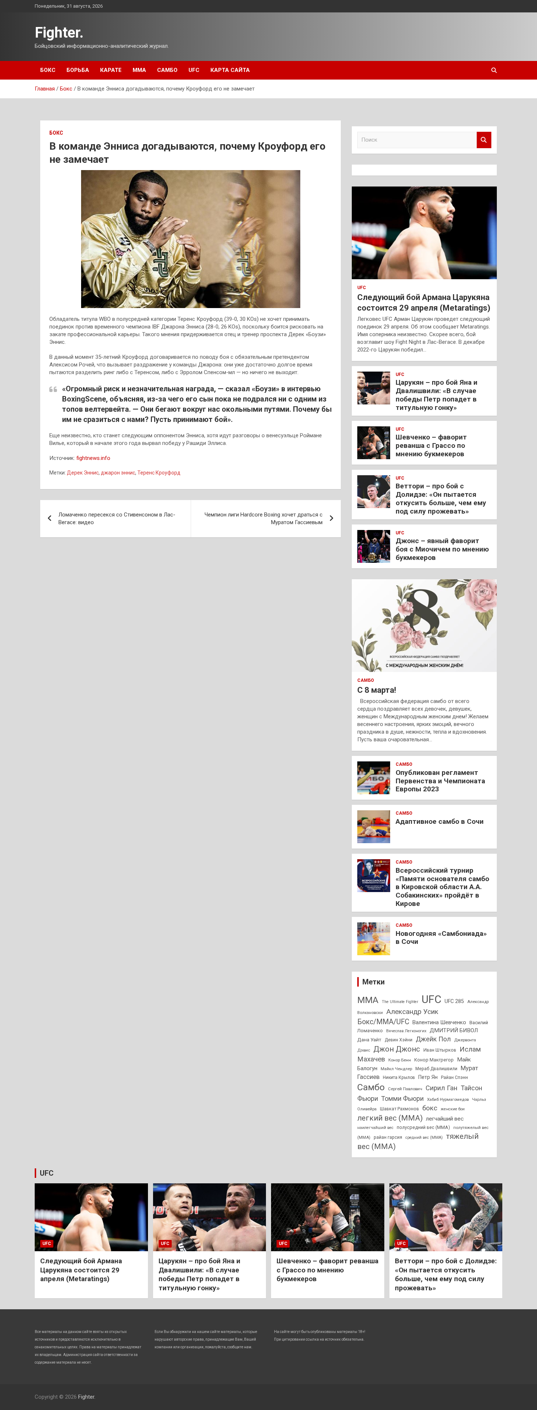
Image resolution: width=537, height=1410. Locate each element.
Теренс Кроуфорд (158, 473)
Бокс (48, 70)
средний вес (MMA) (424, 1137)
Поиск (484, 140)
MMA (367, 1000)
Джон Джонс (396, 1049)
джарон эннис (118, 473)
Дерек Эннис (83, 473)
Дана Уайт (369, 1039)
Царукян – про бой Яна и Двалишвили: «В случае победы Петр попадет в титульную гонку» (436, 394)
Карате (111, 70)
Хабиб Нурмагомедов (448, 1099)
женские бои (453, 1109)
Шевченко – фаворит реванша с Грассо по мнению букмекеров (431, 445)
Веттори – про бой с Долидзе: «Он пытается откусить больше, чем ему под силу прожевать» (441, 498)
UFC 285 (454, 1001)
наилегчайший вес (375, 1127)
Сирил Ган (441, 1088)
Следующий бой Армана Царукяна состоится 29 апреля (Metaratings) (81, 1270)
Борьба (77, 70)
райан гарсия (388, 1137)
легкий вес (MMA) (390, 1118)
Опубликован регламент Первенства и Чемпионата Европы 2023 (440, 781)
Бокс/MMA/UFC (383, 1022)
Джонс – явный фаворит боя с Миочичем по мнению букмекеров (442, 549)
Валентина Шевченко (439, 1022)
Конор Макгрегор (434, 1060)
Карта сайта (230, 70)
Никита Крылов (399, 1077)
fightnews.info (93, 458)
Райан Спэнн (454, 1077)
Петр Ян (428, 1077)
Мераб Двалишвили (436, 1068)
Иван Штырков (439, 1050)
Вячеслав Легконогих (406, 1031)
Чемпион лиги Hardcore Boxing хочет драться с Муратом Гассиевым (264, 518)
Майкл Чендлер (396, 1068)
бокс (429, 1108)
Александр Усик (412, 1011)
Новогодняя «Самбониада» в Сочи (441, 937)
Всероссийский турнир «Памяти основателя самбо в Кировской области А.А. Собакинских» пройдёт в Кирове (442, 887)
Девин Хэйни (398, 1039)
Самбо (167, 70)
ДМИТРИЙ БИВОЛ (454, 1030)
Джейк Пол (433, 1039)
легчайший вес (445, 1118)
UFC (193, 70)
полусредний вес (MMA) (423, 1127)
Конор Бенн (399, 1060)
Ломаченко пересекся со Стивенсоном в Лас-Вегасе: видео (116, 518)
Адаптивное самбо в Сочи (440, 821)
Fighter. (59, 32)
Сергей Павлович (405, 1088)
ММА (139, 70)
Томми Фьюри (402, 1098)
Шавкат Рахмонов (399, 1108)
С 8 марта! (376, 690)
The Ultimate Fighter (400, 1001)
